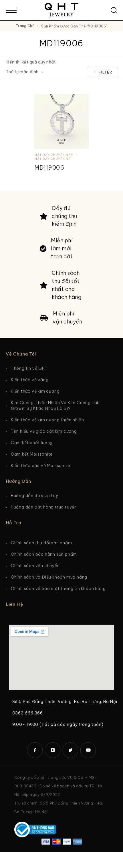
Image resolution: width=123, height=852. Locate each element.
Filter (105, 72)
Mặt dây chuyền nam (54, 155)
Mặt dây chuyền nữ (52, 159)
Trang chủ (25, 26)
